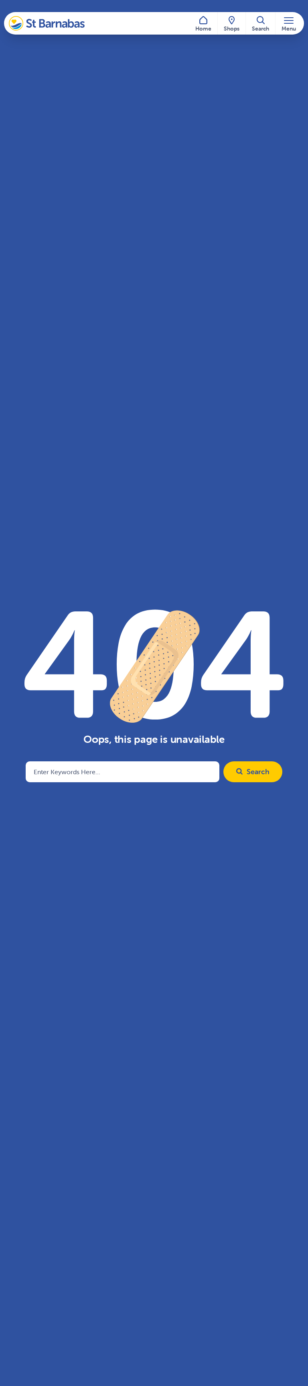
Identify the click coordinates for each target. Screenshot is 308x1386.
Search (258, 771)
